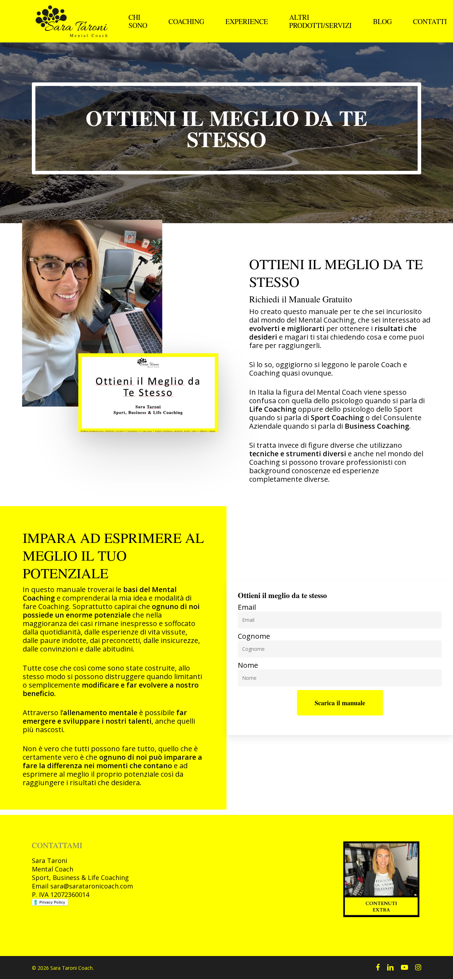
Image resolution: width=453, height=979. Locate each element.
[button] (226, 128)
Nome (248, 665)
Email (247, 607)
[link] (82, 886)
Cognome (254, 636)
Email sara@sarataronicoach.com (82, 886)
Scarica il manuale (340, 702)
